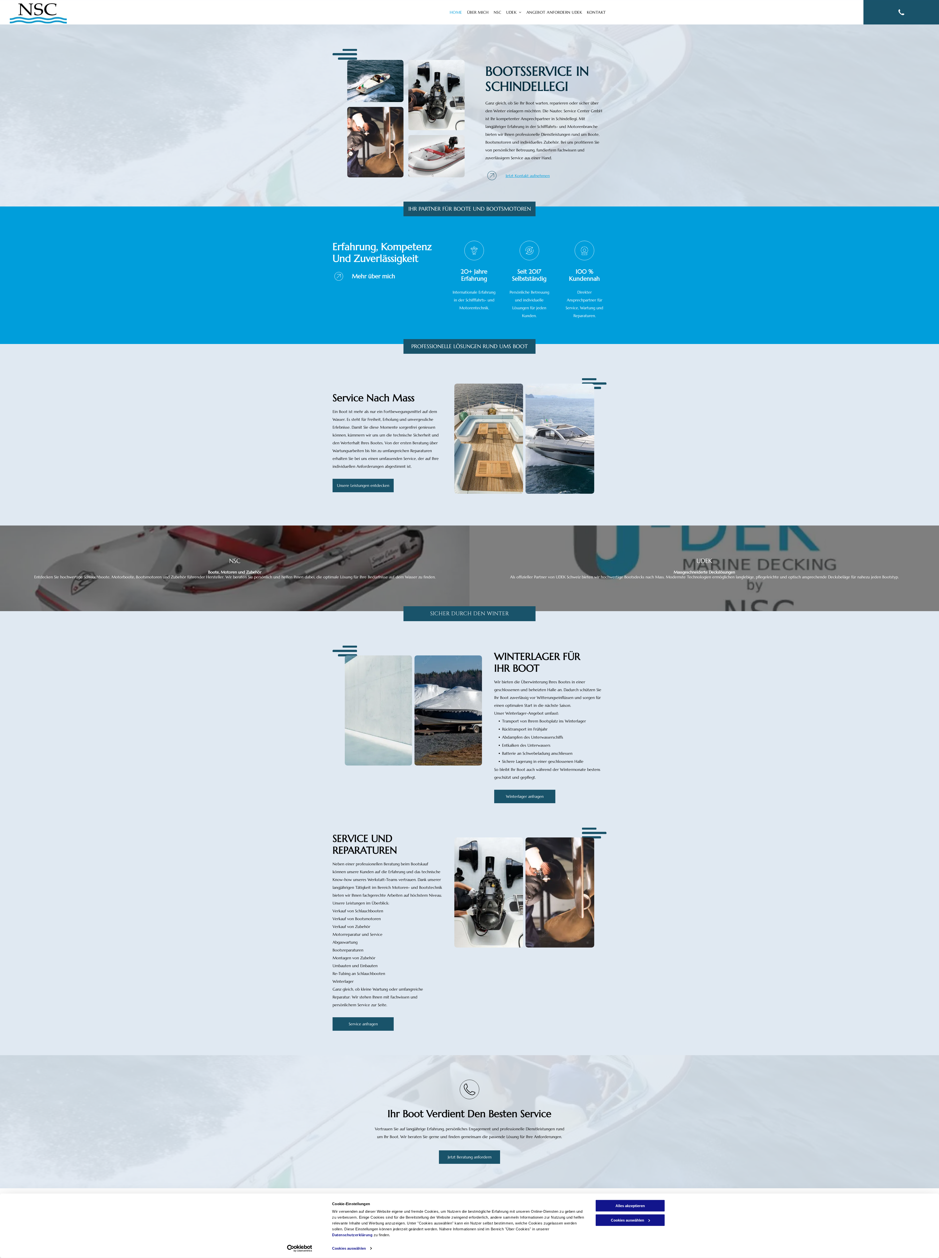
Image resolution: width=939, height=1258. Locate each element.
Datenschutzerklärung (352, 1235)
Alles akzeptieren (630, 1206)
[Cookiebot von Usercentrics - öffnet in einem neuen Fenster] (299, 1248)
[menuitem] (456, 12)
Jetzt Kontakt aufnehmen (528, 175)
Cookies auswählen (349, 1248)
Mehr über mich (373, 276)
